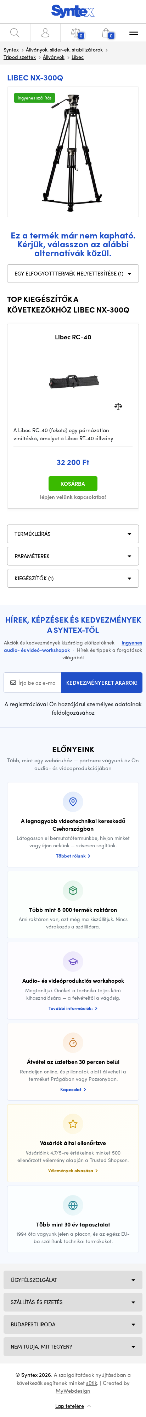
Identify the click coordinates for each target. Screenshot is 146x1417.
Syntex (11, 49)
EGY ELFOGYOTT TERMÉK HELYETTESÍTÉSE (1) (69, 273)
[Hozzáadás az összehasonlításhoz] (118, 406)
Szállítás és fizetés (37, 1302)
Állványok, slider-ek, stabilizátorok (64, 49)
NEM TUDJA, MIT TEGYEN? (41, 1346)
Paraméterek (32, 556)
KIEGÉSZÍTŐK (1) (34, 578)
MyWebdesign (73, 1390)
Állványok (53, 56)
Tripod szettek (20, 56)
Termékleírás (33, 534)
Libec (78, 56)
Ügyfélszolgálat (34, 1280)
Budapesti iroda (33, 1324)
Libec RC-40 (73, 337)
